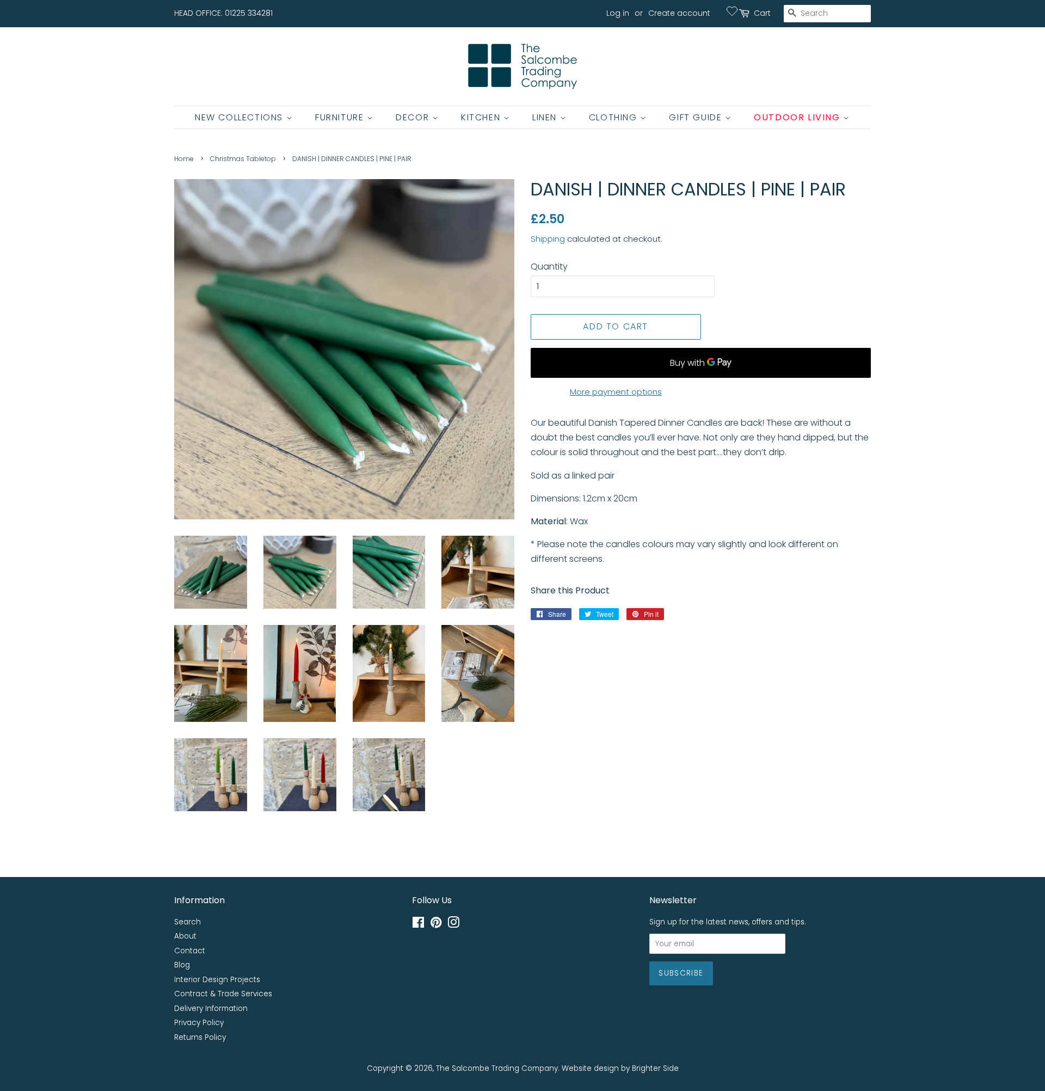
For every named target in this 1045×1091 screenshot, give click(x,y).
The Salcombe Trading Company (497, 1068)
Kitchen (482, 117)
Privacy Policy (199, 1023)
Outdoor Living (798, 117)
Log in (617, 13)
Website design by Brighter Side (620, 1068)
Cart (762, 13)
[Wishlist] (732, 10)
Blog (182, 965)
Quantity (549, 266)
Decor (414, 117)
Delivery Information (211, 1008)
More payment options (616, 391)
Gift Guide (697, 117)
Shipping (548, 238)
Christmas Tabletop (243, 158)
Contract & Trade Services (223, 994)
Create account (679, 13)
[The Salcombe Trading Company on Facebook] (418, 925)
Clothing (614, 117)
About (185, 936)
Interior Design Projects (217, 979)
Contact (189, 951)
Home (184, 158)
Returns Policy (200, 1037)
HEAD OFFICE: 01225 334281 (223, 13)
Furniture (341, 117)
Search (187, 922)
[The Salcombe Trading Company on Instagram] (453, 925)
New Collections (240, 117)
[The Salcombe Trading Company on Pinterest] (436, 925)
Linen (546, 117)
